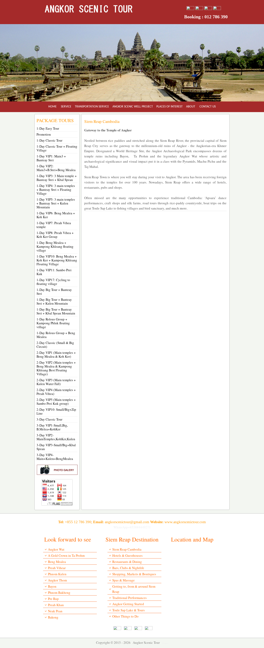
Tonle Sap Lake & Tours (128, 610)
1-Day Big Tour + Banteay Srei (54, 291)
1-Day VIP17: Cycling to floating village (53, 282)
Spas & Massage (123, 580)
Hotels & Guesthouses (127, 555)
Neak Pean (55, 611)
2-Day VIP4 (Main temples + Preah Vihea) (56, 392)
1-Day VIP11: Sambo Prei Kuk (54, 272)
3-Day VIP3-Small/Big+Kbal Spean (56, 447)
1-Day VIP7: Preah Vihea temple (54, 225)
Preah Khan (56, 605)
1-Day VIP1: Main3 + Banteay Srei (51, 158)
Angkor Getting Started (128, 604)
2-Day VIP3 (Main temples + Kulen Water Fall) (56, 382)
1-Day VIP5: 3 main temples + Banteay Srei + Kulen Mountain (56, 203)
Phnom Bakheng (59, 592)
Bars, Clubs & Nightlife (128, 568)
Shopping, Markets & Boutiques (134, 574)
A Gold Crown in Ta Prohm (66, 555)
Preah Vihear (57, 568)
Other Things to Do (125, 616)
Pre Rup (53, 598)
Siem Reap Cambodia (126, 549)
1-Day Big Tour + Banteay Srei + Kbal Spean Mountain (56, 311)
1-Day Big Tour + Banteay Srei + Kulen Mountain (54, 301)
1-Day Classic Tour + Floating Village (57, 148)
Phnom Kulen (57, 574)
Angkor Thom (57, 580)
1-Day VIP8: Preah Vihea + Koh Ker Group (55, 235)
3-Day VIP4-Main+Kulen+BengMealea (55, 457)
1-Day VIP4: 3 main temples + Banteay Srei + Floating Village (56, 189)
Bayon (52, 586)
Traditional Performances (129, 598)
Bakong (53, 617)
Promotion (44, 134)
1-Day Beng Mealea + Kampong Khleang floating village (55, 246)
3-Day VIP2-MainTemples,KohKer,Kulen (56, 437)
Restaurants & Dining (127, 561)
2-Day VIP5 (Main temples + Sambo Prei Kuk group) (56, 401)
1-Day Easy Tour (48, 128)
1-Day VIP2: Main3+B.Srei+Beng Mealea (56, 168)
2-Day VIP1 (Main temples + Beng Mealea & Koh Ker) (56, 354)
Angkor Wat (56, 549)
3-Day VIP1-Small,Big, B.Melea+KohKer (52, 427)
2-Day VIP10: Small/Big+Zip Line (56, 411)
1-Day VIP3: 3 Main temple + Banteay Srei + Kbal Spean (57, 178)
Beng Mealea (57, 561)
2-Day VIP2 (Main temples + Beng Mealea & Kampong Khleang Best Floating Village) (56, 368)
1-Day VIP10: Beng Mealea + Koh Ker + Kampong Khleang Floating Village (57, 260)
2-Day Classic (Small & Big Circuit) (55, 344)
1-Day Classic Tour (49, 140)
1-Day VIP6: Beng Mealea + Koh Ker (56, 215)
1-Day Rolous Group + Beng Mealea (56, 335)
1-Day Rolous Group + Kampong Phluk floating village (53, 323)
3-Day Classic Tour (49, 419)
